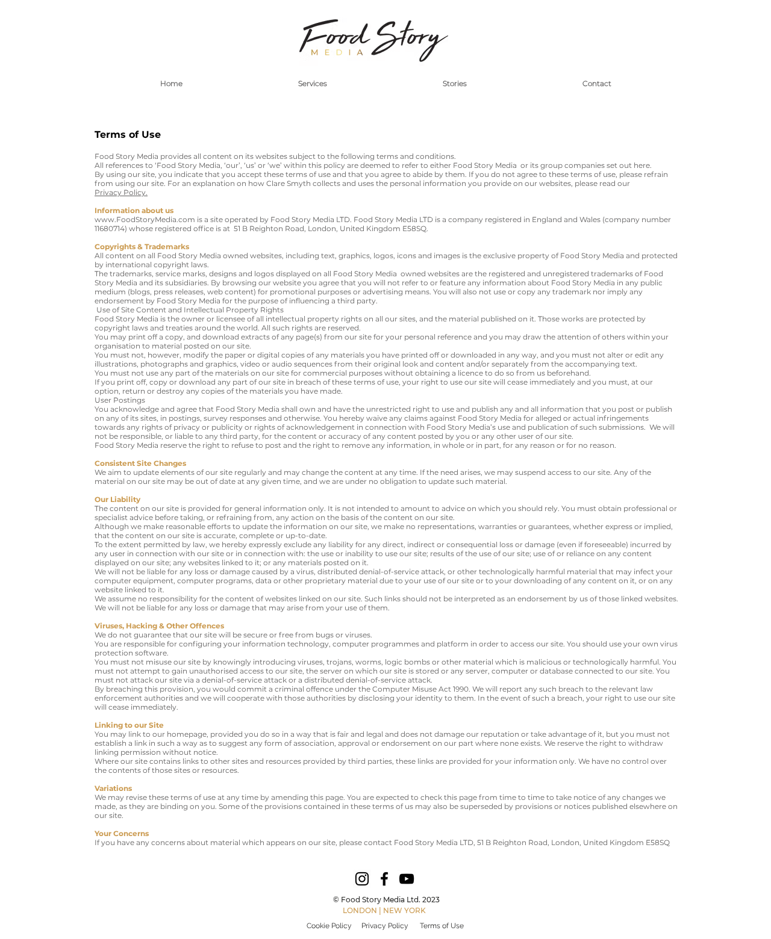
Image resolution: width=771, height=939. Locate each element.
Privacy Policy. (121, 192)
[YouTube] (407, 879)
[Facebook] (384, 879)
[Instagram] (362, 879)
